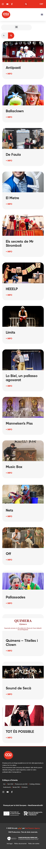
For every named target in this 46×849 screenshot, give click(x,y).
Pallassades (15, 597)
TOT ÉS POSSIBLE (20, 732)
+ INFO (9, 74)
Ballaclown (15, 111)
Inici (4, 784)
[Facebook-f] (12, 792)
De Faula (13, 155)
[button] (26, 4)
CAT (41, 4)
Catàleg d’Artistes (34, 784)
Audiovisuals (7, 787)
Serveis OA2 (16, 787)
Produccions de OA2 (21, 784)
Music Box (14, 467)
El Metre (12, 198)
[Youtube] (8, 792)
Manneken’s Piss (19, 423)
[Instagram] (3, 792)
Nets (9, 510)
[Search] (11, 35)
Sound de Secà (18, 688)
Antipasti (13, 68)
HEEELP (12, 289)
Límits (10, 332)
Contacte (24, 787)
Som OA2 (10, 784)
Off (8, 554)
